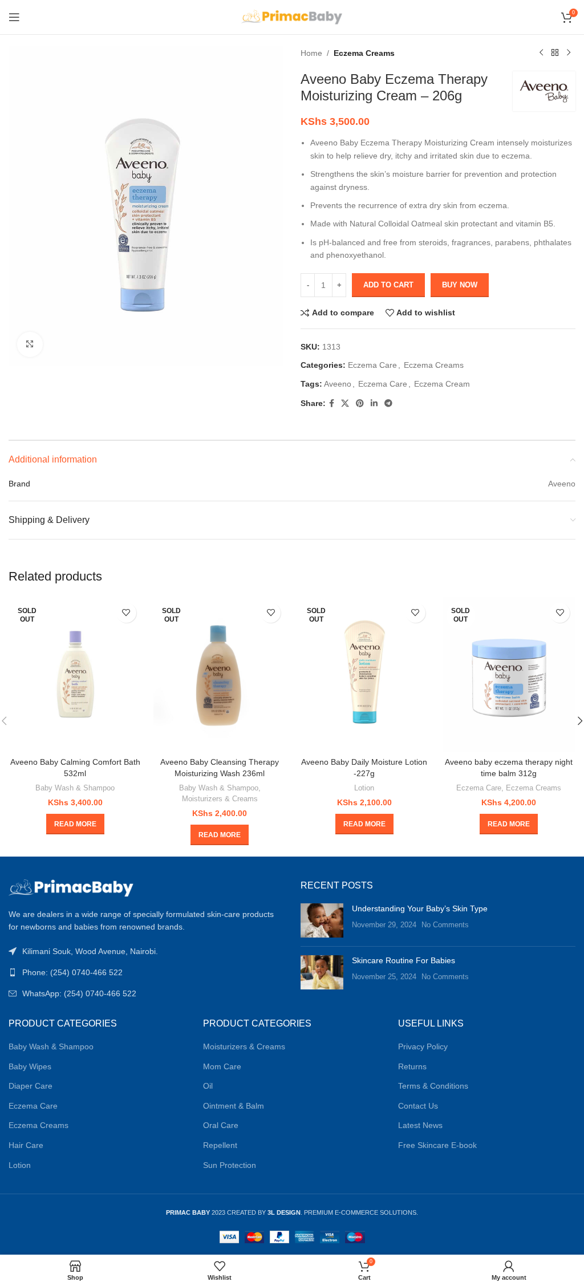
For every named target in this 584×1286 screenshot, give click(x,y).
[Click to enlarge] (30, 345)
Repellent (220, 1145)
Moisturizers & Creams (220, 798)
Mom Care (222, 1066)
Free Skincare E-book (437, 1145)
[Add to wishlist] (126, 613)
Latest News (420, 1125)
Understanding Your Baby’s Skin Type (420, 908)
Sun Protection (229, 1165)
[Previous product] (541, 53)
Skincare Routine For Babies (403, 960)
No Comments (445, 925)
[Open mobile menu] (14, 17)
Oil (208, 1085)
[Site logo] (292, 16)
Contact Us (418, 1105)
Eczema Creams (364, 53)
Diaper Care (30, 1085)
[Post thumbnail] (322, 920)
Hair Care (26, 1145)
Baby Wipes (30, 1066)
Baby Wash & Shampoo (75, 788)
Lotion (364, 788)
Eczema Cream (442, 383)
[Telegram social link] (388, 403)
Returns (412, 1066)
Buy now (459, 285)
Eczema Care (372, 365)
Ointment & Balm (233, 1105)
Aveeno (337, 383)
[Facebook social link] (332, 403)
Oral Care (220, 1125)
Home (311, 53)
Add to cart (388, 285)
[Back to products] (555, 53)
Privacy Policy (423, 1046)
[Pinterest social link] (359, 403)
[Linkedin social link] (374, 403)
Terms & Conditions (433, 1085)
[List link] (146, 972)
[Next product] (568, 53)
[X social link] (345, 403)
